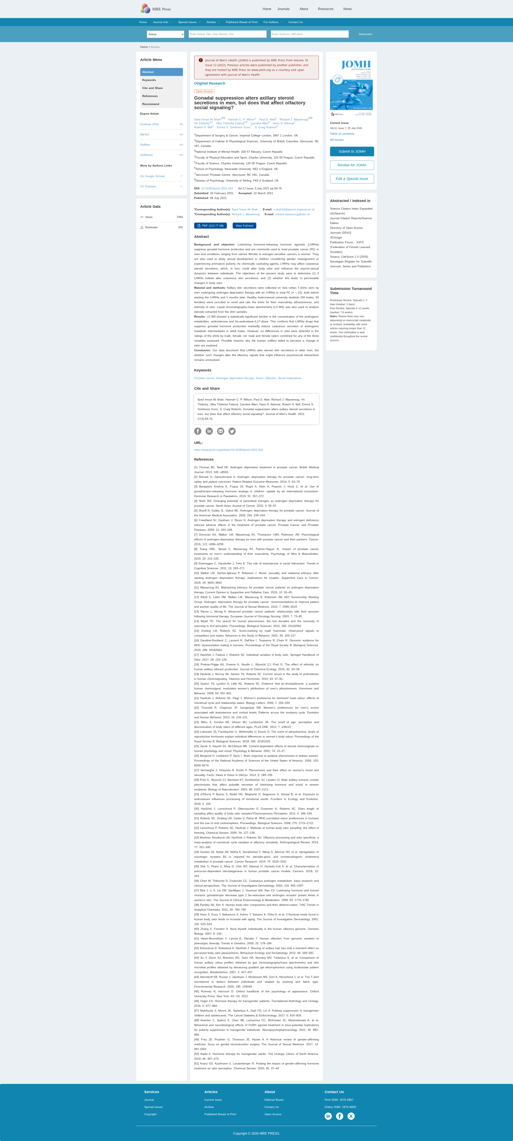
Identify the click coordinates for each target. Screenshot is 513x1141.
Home (267, 9)
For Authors (271, 22)
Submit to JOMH (352, 151)
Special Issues (187, 22)
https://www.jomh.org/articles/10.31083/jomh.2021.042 (228, 449)
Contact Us (296, 22)
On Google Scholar (152, 176)
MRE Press (161, 9)
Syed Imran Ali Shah (245, 209)
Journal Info (160, 22)
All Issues (337, 139)
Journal (149, 1099)
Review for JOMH (352, 165)
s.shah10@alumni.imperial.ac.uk (294, 209)
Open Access (273, 1114)
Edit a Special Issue (352, 179)
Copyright (150, 1114)
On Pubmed (148, 186)
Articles (211, 22)
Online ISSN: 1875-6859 (340, 1107)
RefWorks (146, 154)
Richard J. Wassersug (246, 214)
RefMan (145, 144)
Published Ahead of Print (242, 22)
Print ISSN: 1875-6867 (339, 1099)
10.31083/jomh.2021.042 (217, 188)
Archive (209, 1107)
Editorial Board (274, 1099)
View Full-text (244, 225)
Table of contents (342, 133)
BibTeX (144, 134)
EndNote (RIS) (149, 124)
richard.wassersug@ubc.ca (292, 214)
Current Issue (213, 1099)
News (347, 9)
